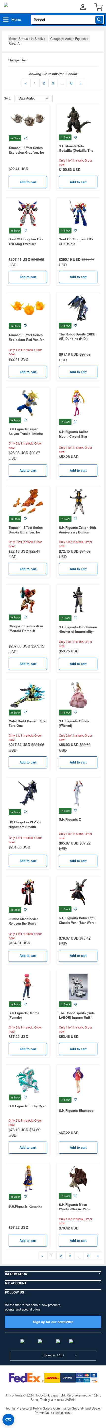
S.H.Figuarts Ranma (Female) (24, 1015)
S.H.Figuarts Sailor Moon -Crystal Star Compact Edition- (73, 436)
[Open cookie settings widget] (8, 1420)
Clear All (15, 43)
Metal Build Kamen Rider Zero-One (28, 723)
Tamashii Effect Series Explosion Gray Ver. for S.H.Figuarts (26, 152)
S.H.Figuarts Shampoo (76, 1110)
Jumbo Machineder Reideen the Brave (23, 921)
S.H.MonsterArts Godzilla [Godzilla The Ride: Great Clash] (76, 150)
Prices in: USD (53, 1355)
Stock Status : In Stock (28, 38)
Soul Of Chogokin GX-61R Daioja (76, 241)
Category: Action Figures (69, 38)
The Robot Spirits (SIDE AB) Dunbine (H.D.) (77, 336)
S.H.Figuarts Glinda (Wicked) (74, 723)
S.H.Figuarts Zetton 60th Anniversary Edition (77, 529)
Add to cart (27, 182)
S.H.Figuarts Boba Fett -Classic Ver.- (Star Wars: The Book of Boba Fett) (77, 922)
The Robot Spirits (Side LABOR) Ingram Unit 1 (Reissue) (77, 1017)
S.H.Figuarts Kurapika (25, 1206)
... (62, 82)
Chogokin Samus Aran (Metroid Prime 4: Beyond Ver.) (26, 630)
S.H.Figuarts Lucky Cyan (27, 1106)
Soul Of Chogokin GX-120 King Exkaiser (26, 241)
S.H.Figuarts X (70, 819)
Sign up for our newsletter (53, 1321)
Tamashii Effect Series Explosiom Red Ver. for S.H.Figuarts (26, 339)
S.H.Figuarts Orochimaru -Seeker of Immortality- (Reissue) (78, 631)
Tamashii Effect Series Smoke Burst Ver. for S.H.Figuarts (26, 532)
